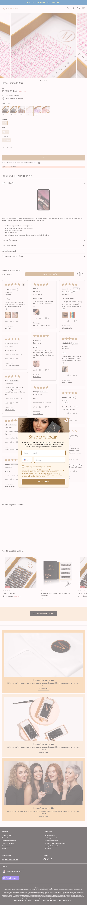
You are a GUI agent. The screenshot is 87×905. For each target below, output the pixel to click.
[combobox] (27, 460)
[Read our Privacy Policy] (64, 470)
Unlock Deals (43, 481)
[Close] (66, 420)
